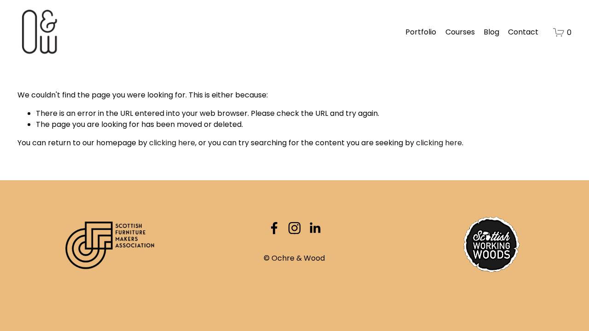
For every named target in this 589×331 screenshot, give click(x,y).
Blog (491, 32)
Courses (460, 32)
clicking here (172, 142)
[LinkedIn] (314, 228)
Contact (523, 32)
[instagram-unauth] (294, 228)
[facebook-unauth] (274, 228)
